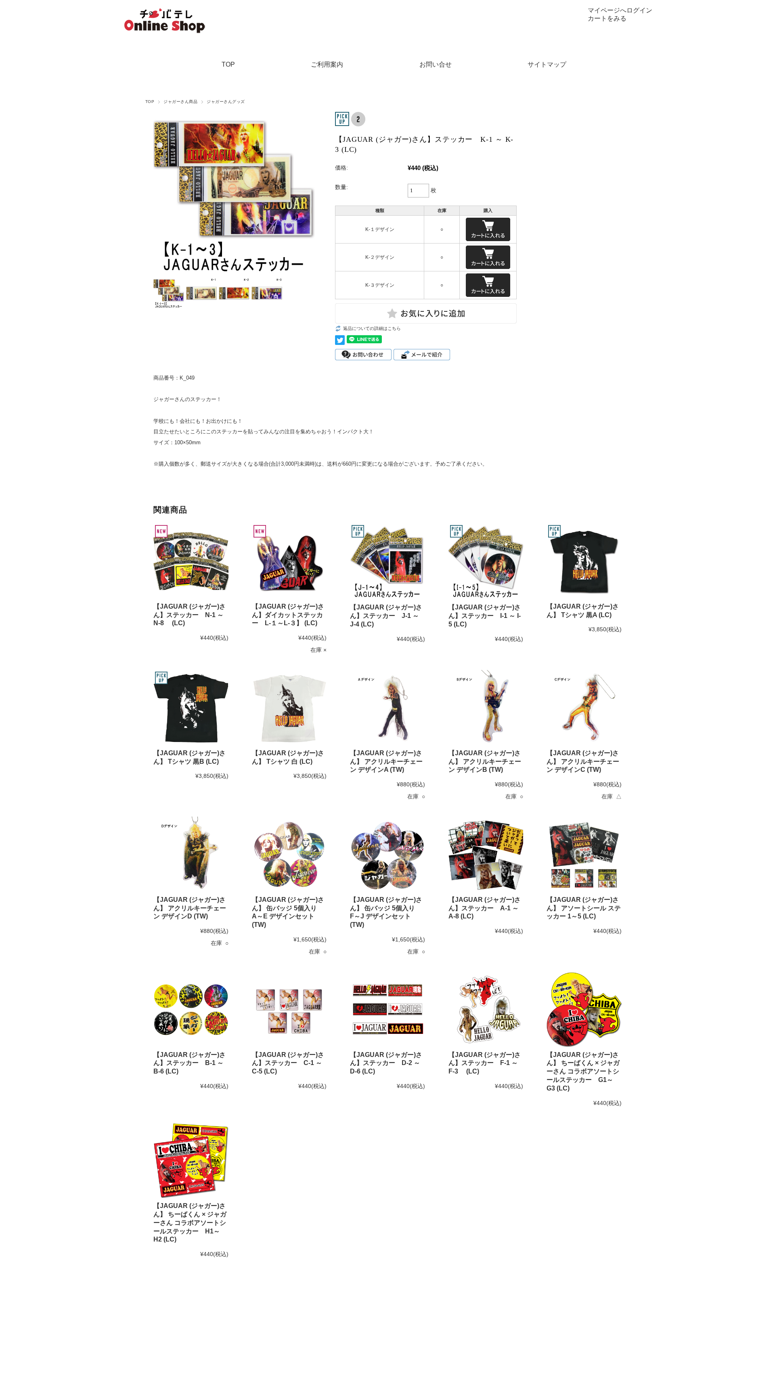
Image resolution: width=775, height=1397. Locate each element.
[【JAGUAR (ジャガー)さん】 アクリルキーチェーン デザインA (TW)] (387, 707)
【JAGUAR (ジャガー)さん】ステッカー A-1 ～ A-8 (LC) (484, 908)
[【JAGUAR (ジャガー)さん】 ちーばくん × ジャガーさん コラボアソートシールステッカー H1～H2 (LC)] (190, 1160)
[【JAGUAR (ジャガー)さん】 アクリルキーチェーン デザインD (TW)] (190, 854)
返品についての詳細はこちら (372, 328)
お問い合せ (435, 64)
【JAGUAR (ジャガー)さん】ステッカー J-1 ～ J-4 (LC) (386, 616)
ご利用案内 (327, 64)
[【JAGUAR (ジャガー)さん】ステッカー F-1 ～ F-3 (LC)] (486, 1009)
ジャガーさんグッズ (226, 101)
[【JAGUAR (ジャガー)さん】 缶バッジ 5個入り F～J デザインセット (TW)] (387, 854)
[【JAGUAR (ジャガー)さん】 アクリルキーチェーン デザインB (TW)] (486, 707)
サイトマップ (547, 64)
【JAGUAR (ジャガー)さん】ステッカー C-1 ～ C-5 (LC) (288, 1063)
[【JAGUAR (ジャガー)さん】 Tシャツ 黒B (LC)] (190, 707)
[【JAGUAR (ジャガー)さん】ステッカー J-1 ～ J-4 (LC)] (387, 561)
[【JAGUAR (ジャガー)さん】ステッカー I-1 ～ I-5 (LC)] (486, 561)
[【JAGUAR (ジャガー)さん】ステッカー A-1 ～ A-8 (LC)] (486, 854)
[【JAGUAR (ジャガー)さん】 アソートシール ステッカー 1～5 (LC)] (584, 854)
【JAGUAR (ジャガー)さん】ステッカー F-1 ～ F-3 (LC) (484, 1063)
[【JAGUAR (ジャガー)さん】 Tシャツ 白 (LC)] (289, 707)
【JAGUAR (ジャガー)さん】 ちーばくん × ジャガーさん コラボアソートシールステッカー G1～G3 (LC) (583, 1071)
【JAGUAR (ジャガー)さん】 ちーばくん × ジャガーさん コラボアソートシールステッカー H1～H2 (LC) (189, 1222)
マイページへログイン (620, 10)
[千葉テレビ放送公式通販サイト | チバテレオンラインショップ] (165, 10)
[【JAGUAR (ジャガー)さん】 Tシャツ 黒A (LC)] (584, 561)
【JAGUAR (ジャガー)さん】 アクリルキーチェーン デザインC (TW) (583, 761)
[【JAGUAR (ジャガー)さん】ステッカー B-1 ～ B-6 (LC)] (190, 1009)
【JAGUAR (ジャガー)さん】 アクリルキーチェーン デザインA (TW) (386, 761)
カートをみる (607, 18)
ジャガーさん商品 (180, 101)
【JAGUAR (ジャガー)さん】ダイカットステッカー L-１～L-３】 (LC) (288, 615)
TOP (228, 64)
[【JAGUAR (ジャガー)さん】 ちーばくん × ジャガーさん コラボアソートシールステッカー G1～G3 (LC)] (584, 1009)
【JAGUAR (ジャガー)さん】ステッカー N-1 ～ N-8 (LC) (189, 615)
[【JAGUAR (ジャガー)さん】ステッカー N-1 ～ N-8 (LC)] (190, 561)
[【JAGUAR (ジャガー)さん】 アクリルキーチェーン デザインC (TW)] (584, 707)
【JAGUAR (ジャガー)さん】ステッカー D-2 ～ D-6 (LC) (386, 1063)
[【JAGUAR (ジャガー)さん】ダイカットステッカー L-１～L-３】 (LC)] (289, 561)
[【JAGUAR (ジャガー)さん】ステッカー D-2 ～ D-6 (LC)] (387, 1009)
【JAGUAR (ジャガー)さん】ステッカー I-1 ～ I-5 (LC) (484, 616)
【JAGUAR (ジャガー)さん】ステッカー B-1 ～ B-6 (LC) (189, 1063)
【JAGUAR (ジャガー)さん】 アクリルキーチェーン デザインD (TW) (189, 908)
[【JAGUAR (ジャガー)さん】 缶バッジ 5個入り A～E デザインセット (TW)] (289, 854)
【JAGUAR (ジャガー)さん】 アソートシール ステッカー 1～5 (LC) (584, 908)
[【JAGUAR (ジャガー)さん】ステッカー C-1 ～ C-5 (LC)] (289, 1009)
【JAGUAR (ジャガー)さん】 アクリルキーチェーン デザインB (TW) (484, 761)
